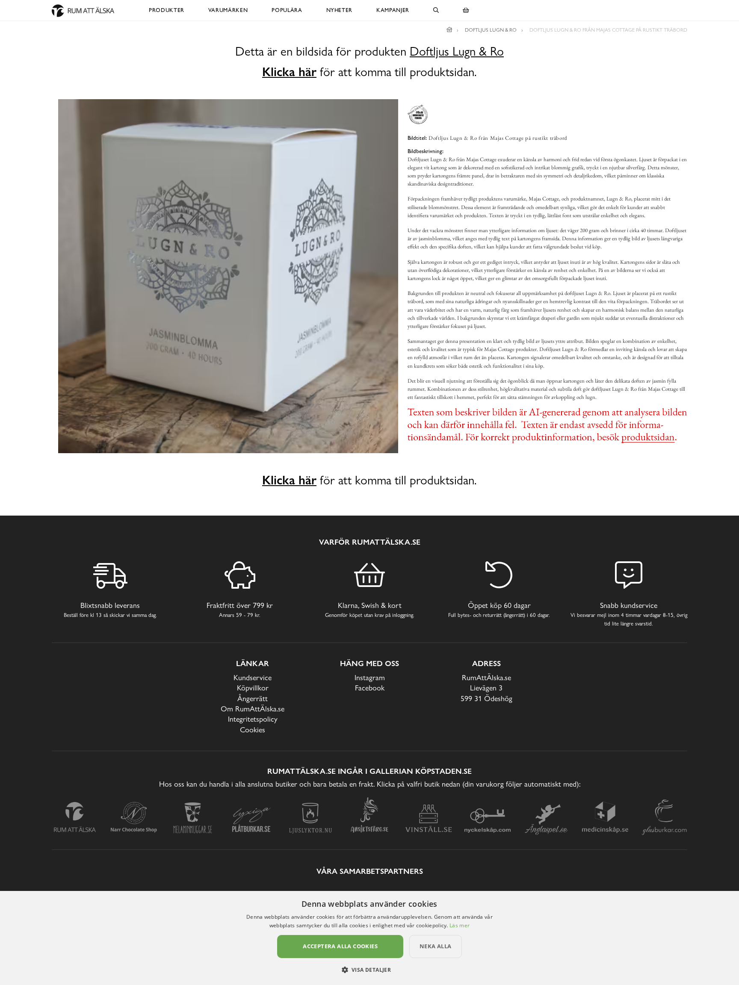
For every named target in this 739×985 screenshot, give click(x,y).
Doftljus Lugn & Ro (457, 51)
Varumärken (228, 10)
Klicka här (289, 72)
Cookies (252, 729)
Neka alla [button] (436, 946)
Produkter (166, 10)
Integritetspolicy (253, 718)
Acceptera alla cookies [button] (340, 946)
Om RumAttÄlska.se (252, 708)
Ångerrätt (252, 698)
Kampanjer (392, 10)
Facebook (369, 687)
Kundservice (253, 677)
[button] (369, 969)
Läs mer (459, 925)
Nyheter (339, 10)
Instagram (370, 677)
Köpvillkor (253, 687)
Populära (287, 10)
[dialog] (369, 938)
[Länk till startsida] (449, 30)
